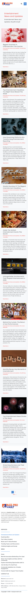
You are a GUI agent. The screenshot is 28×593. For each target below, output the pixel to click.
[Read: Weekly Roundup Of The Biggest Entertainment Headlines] (14, 175)
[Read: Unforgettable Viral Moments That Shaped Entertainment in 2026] (14, 266)
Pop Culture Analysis (7, 539)
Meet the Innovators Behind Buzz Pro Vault (12, 556)
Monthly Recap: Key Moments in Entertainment (14, 370)
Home (2, 554)
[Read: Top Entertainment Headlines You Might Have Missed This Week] (14, 79)
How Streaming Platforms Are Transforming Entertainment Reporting (13, 139)
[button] (21, 4)
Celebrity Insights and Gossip (9, 546)
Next (15, 494)
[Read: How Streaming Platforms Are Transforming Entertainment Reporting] (14, 126)
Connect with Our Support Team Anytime (12, 571)
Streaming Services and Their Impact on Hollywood (13, 466)
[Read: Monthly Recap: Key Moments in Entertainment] (14, 358)
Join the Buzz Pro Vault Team (9, 564)
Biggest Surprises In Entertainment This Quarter (13, 45)
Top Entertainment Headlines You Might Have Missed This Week (13, 92)
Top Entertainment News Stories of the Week (14, 417)
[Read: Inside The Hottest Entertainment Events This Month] (14, 219)
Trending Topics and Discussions (10, 544)
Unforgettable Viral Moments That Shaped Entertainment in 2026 (14, 278)
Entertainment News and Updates (11, 48)
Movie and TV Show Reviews (9, 541)
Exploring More (5, 537)
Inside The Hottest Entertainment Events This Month (12, 232)
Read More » (6, 66)
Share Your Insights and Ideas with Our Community (11, 559)
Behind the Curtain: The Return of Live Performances (14, 323)
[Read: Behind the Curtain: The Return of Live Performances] (14, 311)
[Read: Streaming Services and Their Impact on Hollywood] (14, 454)
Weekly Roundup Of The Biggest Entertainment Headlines (14, 187)
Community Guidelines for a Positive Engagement (11, 568)
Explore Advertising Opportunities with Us (12, 562)
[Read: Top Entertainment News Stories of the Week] (14, 405)
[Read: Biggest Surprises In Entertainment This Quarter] (14, 35)
